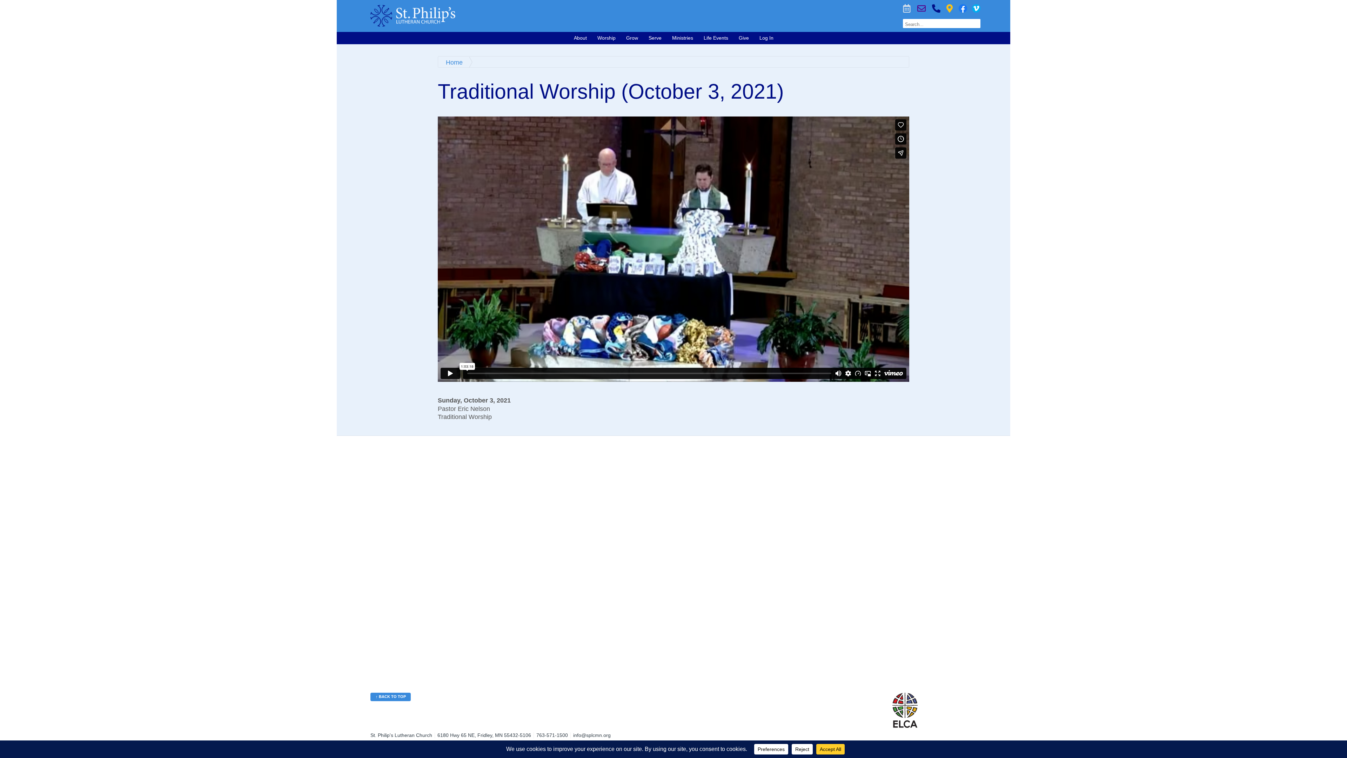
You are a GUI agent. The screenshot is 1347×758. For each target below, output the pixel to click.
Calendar (906, 8)
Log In (766, 38)
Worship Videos (976, 8)
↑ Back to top (391, 696)
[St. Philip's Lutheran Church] (538, 16)
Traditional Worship (465, 416)
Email (921, 8)
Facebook (963, 8)
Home (454, 62)
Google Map (949, 8)
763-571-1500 (936, 8)
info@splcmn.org (592, 735)
